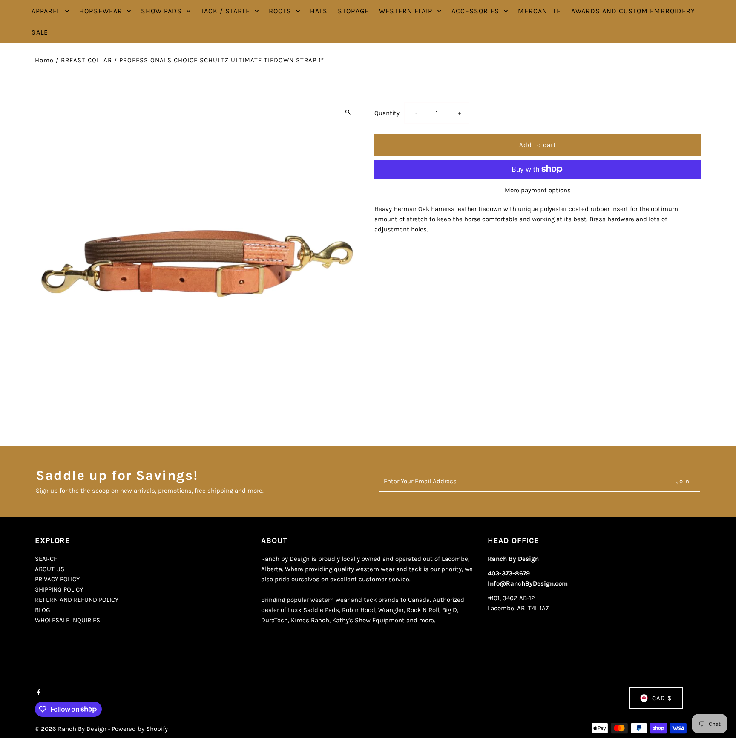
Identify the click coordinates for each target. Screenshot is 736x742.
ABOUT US (49, 569)
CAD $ (662, 698)
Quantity (387, 113)
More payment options (538, 190)
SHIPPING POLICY (59, 589)
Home (44, 60)
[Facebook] (37, 693)
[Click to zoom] (347, 111)
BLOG (42, 610)
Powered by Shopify (140, 729)
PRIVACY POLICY (57, 579)
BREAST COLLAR (86, 60)
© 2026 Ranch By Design (71, 729)
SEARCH (46, 559)
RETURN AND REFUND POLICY (76, 599)
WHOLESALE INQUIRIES (67, 620)
